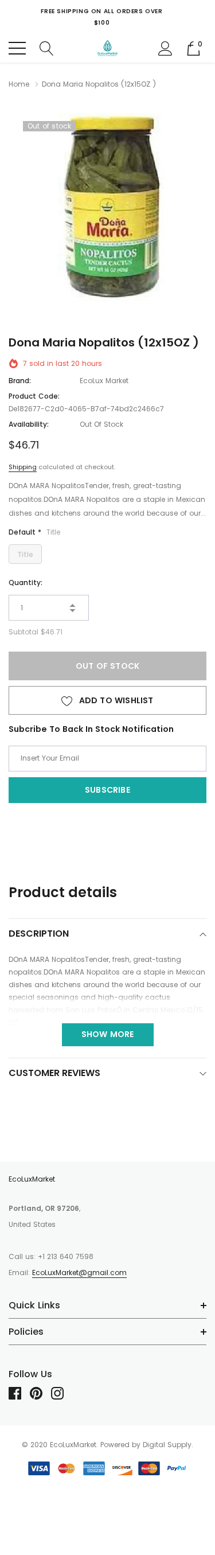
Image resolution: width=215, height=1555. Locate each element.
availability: (29, 424)
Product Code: (34, 396)
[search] (47, 47)
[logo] (108, 48)
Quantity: (25, 582)
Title (25, 554)
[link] (19, 1393)
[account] (165, 47)
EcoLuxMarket (32, 1179)
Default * (34, 532)
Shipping (23, 466)
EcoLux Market (104, 380)
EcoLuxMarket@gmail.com (79, 1272)
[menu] (17, 48)
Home (19, 84)
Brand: (20, 380)
